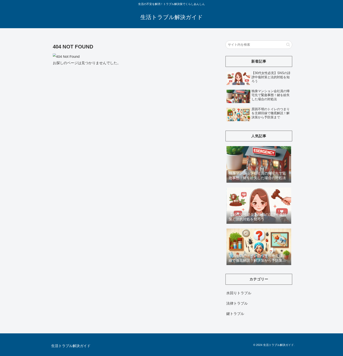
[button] (288, 44)
